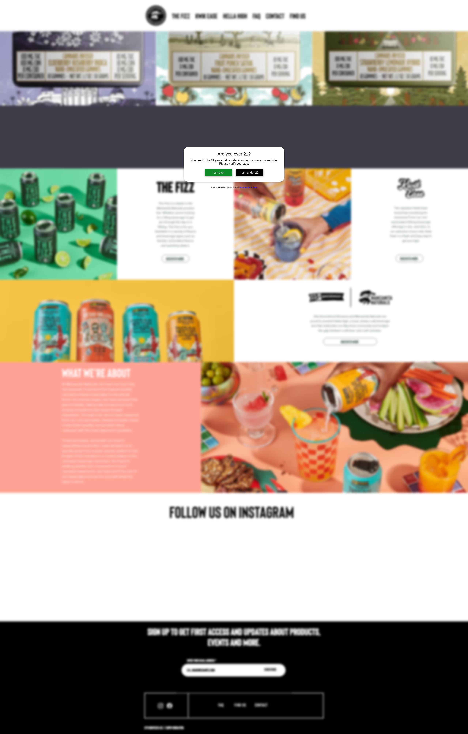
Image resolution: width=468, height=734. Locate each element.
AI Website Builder (248, 187)
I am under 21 (249, 172)
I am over (218, 172)
